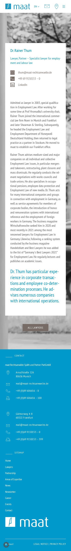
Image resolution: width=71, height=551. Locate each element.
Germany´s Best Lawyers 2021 (41, 252)
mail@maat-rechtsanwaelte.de (32, 383)
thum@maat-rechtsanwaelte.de (35, 72)
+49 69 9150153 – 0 (29, 78)
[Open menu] (64, 6)
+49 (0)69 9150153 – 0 (28, 432)
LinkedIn (22, 85)
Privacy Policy (58, 544)
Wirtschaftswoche (19, 225)
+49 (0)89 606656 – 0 (27, 390)
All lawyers (35, 327)
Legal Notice (41, 544)
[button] (6, 545)
